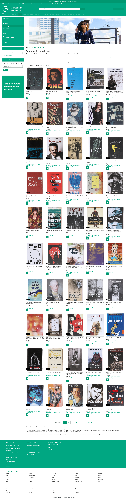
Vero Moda (100, 483)
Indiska (30, 492)
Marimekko (54, 487)
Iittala (30, 490)
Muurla (53, 492)
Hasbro (30, 481)
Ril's (75, 489)
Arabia (7, 477)
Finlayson (8, 492)
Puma (76, 483)
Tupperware (100, 479)
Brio (7, 481)
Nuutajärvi (77, 477)
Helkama (31, 483)
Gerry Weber (32, 475)
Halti (30, 479)
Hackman (31, 477)
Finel (7, 490)
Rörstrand (77, 490)
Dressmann (8, 485)
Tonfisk (99, 475)
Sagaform (77, 492)
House (30, 487)
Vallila (99, 481)
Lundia (53, 485)
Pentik (76, 479)
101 (84, 422)
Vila (98, 485)
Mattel (53, 490)
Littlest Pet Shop (55, 481)
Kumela (54, 475)
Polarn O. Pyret (78, 481)
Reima (76, 485)
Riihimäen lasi (78, 487)
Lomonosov (54, 483)
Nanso (76, 473)
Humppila (31, 489)
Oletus (41, 65)
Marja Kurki (54, 489)
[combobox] (62, 9)
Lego (53, 477)
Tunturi (99, 477)
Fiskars (30, 473)
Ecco (7, 487)
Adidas (7, 475)
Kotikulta (54, 473)
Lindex (53, 479)
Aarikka (7, 473)
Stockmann (100, 473)
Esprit (7, 489)
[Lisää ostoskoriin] (27, 98)
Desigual (8, 483)
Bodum (8, 479)
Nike (76, 475)
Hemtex (31, 485)
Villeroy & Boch (101, 487)
